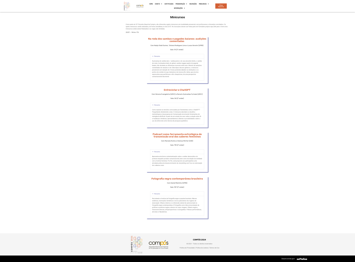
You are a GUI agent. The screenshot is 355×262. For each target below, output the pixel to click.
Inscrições (193, 4)
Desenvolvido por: (288, 259)
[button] (177, 56)
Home (151, 4)
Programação (180, 4)
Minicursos (203, 4)
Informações (178, 8)
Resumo (157, 56)
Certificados (168, 4)
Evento (157, 4)
